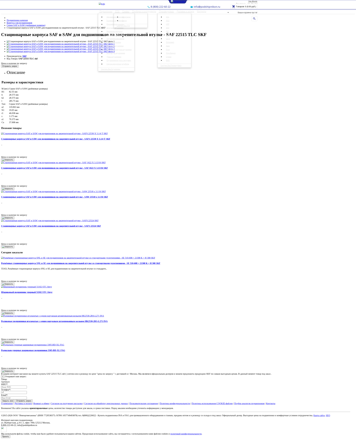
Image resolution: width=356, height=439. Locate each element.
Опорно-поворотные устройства (118, 64)
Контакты (201, 11)
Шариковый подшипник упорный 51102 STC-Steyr (26, 292)
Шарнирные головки (114, 42)
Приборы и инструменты (144, 11)
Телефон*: (6, 390)
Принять (5, 437)
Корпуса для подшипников (116, 53)
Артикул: (5, 382)
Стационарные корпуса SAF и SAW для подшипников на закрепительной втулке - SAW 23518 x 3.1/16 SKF (54, 197)
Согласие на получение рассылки (67, 403)
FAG (167, 21)
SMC (168, 60)
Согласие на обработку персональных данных (106, 403)
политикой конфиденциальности (186, 434)
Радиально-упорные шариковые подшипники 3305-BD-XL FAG (33, 350)
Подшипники (105, 11)
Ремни (124, 21)
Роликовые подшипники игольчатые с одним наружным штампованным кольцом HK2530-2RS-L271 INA (54, 321)
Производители (166, 11)
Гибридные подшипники (115, 46)
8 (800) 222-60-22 (160, 6)
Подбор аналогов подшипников (249, 403)
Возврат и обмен (41, 403)
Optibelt (168, 57)
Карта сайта (319, 415)
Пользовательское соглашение (143, 403)
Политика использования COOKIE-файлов (212, 403)
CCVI (168, 39)
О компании (7, 403)
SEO (328, 415)
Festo (168, 46)
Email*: (4, 395)
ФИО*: (4, 384)
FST (167, 32)
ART (167, 24)
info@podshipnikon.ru (206, 6)
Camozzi (169, 35)
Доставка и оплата (185, 11)
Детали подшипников (114, 57)
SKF (167, 28)
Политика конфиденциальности (175, 403)
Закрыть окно (7, 401)
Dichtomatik (170, 42)
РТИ (117, 11)
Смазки (125, 11)
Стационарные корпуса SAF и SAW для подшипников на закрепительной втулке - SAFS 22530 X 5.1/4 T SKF (55, 139)
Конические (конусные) (115, 32)
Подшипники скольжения (115, 39)
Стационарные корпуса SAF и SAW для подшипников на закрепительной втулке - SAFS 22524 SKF (51, 226)
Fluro (168, 50)
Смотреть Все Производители (170, 66)
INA (167, 17)
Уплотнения (126, 17)
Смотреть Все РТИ (123, 26)
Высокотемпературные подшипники (119, 50)
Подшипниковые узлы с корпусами (119, 60)
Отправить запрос (9, 66)
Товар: (4, 379)
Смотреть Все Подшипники (110, 69)
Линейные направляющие (115, 35)
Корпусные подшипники (115, 28)
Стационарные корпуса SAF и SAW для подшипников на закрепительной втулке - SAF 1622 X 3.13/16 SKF (54, 168)
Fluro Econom (170, 53)
